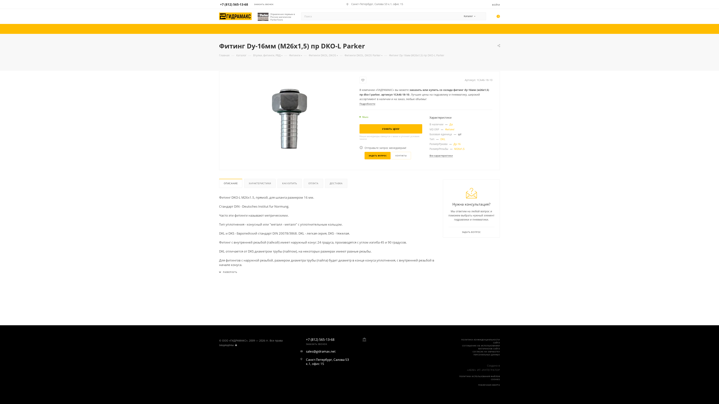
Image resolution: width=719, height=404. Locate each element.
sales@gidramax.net (321, 351)
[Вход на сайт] (236, 345)
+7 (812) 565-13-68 (234, 4)
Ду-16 (457, 144)
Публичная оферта (489, 385)
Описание (231, 183)
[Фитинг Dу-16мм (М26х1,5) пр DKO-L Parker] (289, 119)
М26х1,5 (459, 149)
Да (451, 124)
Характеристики (260, 183)
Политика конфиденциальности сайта (480, 341)
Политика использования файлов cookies (479, 378)
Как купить (289, 183)
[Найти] (481, 16)
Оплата (313, 183)
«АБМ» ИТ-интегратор (483, 370)
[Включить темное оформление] (478, 4)
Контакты (401, 155)
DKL (442, 139)
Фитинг (450, 129)
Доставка (336, 183)
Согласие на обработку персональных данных (486, 353)
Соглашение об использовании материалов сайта (481, 347)
